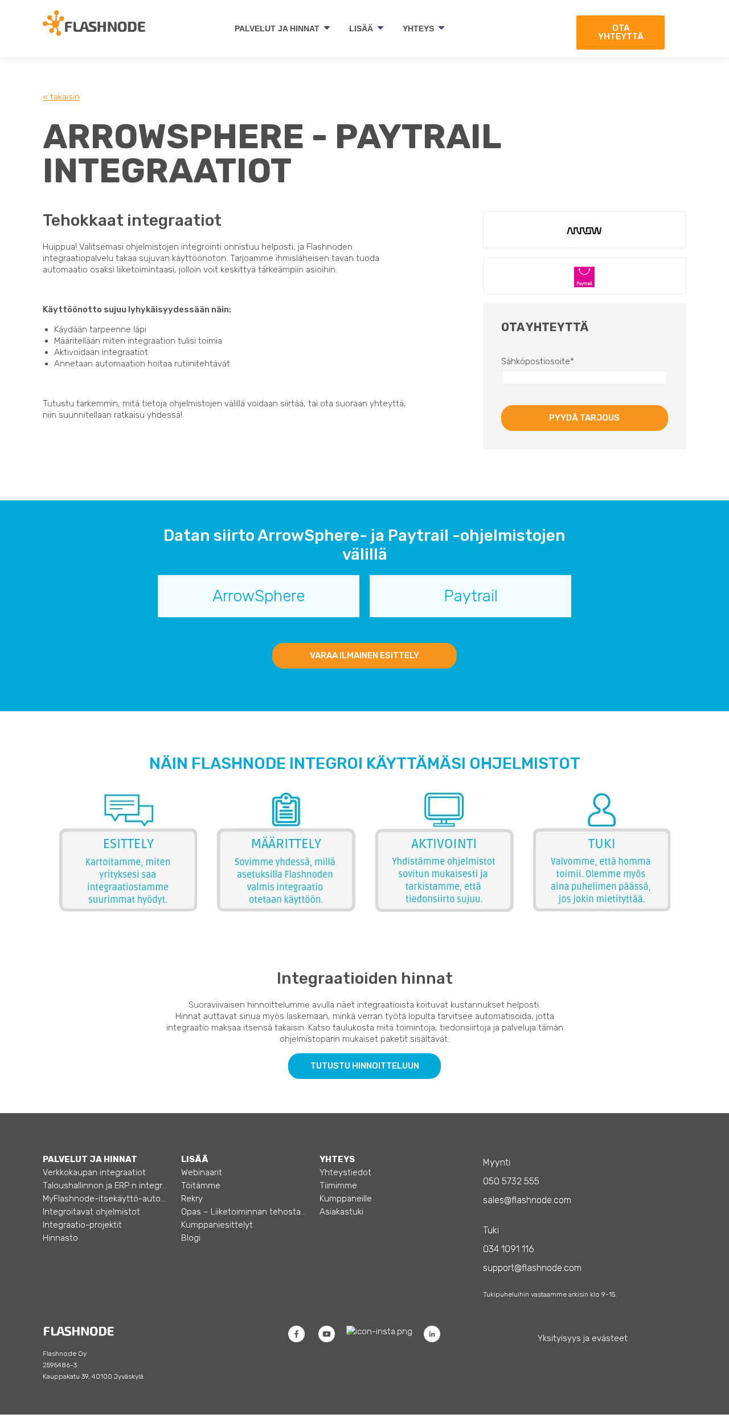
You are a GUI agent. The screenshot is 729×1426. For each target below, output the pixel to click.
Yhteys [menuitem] (418, 28)
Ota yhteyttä (621, 32)
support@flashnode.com (532, 1267)
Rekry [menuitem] (192, 1198)
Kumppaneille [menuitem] (346, 1198)
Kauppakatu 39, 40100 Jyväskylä (93, 1376)
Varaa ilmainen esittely (364, 655)
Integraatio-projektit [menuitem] (82, 1225)
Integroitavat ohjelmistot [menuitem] (91, 1212)
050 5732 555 (511, 1181)
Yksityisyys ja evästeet (583, 1338)
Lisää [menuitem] (361, 28)
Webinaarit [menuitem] (201, 1172)
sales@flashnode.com (527, 1200)
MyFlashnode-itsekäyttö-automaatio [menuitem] (106, 1198)
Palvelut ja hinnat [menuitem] (277, 28)
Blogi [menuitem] (190, 1238)
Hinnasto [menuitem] (60, 1238)
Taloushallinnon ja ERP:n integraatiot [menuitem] (106, 1185)
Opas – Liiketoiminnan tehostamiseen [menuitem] (244, 1212)
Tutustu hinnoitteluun (364, 1066)
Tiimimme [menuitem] (338, 1185)
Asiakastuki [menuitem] (341, 1212)
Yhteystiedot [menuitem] (345, 1172)
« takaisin (61, 97)
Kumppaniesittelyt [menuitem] (217, 1225)
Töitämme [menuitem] (200, 1185)
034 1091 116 (508, 1249)
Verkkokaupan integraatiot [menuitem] (94, 1172)
